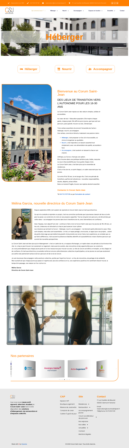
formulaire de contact (83, 194)
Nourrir (65, 10)
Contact (122, 10)
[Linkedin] (117, 3)
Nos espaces (83, 421)
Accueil (81, 401)
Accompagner (78, 10)
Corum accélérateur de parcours (86, 417)
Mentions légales (85, 434)
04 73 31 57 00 (65, 194)
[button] (3, 37)
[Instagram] (115, 3)
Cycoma (24, 444)
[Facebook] (112, 3)
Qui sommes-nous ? (37, 10)
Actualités (110, 10)
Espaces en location (94, 10)
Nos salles (82, 425)
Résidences (83, 404)
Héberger (53, 10)
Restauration (83, 407)
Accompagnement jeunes (86, 411)
